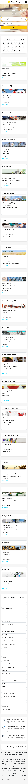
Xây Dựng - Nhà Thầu (8, 471)
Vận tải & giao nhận (9, 193)
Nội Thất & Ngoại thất (10, 301)
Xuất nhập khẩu (8, 113)
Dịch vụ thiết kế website (15, 735)
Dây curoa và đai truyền (9, 339)
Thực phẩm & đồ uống (10, 354)
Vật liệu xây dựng (7, 699)
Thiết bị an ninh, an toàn (9, 285)
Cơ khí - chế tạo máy (8, 234)
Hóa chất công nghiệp (8, 581)
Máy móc (6, 542)
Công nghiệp (7, 328)
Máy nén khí (6, 344)
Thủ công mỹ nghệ (9, 381)
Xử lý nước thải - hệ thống (9, 73)
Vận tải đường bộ (7, 205)
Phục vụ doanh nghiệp (8, 631)
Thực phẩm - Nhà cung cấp (9, 364)
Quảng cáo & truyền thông (11, 408)
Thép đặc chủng (7, 503)
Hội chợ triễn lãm (7, 424)
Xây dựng (6, 462)
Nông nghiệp (7, 247)
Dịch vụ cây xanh (7, 317)
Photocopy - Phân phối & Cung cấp (11, 447)
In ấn (4, 650)
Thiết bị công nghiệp (8, 337)
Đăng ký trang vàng (15, 719)
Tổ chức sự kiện (7, 422)
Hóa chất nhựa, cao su (8, 586)
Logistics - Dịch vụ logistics (9, 127)
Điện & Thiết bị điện (9, 139)
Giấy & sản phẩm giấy (10, 516)
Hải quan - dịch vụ (7, 129)
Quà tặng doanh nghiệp (9, 677)
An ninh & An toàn (9, 274)
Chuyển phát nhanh (8, 210)
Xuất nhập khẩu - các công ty (10, 122)
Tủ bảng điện (6, 153)
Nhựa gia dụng (7, 183)
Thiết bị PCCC (6, 290)
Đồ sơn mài (6, 395)
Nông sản (5, 256)
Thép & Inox (7, 489)
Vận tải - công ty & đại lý (9, 203)
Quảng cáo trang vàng (15, 726)
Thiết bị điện (6, 149)
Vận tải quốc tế (6, 124)
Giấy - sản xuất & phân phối (10, 525)
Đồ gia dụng (7, 166)
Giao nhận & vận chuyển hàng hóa (11, 207)
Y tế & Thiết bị (6, 683)
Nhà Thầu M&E (6, 478)
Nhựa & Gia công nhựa (8, 664)
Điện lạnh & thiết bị (8, 624)
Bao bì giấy (5, 532)
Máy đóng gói (6, 554)
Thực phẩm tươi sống (8, 368)
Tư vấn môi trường (8, 71)
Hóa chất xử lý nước (8, 583)
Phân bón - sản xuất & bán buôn (11, 263)
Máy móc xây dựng (7, 552)
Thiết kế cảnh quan (7, 315)
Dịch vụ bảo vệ (7, 288)
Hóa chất (6, 569)
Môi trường (7, 59)
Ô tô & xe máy (6, 673)
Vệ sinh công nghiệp (8, 75)
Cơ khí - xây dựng (7, 236)
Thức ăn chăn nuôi (7, 261)
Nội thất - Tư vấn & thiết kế (9, 310)
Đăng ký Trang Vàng (9, 746)
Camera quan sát (7, 283)
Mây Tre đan (6, 393)
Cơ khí (5, 220)
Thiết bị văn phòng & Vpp (11, 435)
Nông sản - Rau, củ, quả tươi (10, 366)
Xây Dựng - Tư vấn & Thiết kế (10, 474)
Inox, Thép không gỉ (8, 498)
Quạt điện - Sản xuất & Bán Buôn (11, 180)
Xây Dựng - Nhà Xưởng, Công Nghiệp (12, 476)
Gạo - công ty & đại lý (8, 259)
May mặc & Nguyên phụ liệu (10, 654)
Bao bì (4, 605)
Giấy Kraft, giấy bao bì (8, 527)
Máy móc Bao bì (7, 557)
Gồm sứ (5, 398)
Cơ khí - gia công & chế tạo (9, 229)
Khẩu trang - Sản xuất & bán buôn (11, 100)
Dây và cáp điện (7, 151)
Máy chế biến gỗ (7, 559)
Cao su (4, 611)
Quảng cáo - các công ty (9, 417)
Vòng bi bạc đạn (7, 342)
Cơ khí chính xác (7, 232)
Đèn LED (5, 312)
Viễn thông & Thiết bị (8, 703)
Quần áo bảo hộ (7, 102)
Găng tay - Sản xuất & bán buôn (11, 97)
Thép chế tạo (6, 505)
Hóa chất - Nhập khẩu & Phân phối (11, 579)
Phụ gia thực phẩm (7, 371)
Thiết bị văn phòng (7, 449)
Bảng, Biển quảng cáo (8, 420)
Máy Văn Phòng (7, 444)
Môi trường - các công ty (9, 68)
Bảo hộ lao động (8, 86)
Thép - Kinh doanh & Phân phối (11, 500)
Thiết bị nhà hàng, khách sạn (10, 178)
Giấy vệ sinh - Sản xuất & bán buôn (11, 530)
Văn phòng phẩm (7, 451)
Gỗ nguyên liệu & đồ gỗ (9, 644)
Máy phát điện (6, 156)
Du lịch (5, 634)
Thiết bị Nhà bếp (7, 176)
